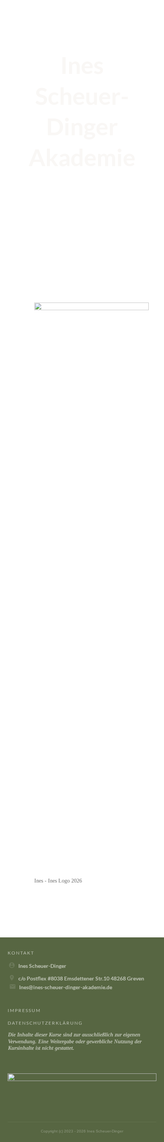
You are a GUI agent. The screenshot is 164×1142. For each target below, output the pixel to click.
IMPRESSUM (24, 1010)
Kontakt (21, 953)
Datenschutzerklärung (45, 1023)
